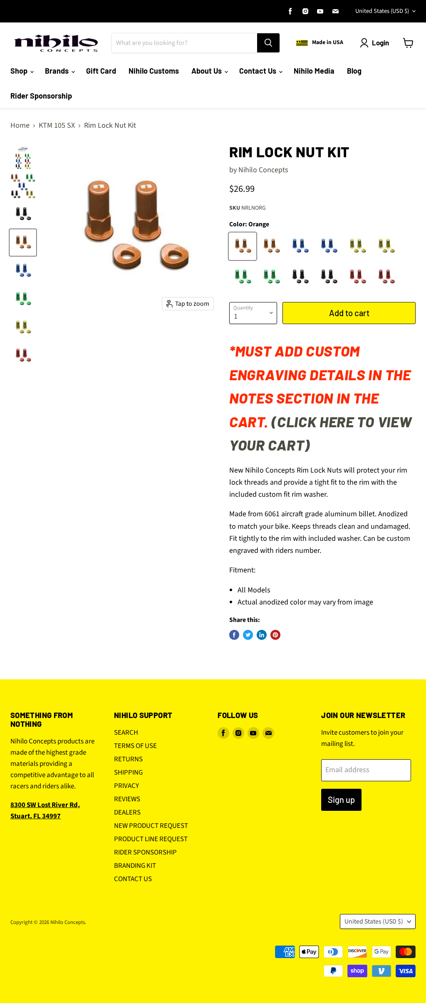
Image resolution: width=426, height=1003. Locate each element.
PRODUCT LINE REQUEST (151, 839)
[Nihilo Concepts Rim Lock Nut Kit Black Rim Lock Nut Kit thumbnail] (23, 214)
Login (380, 42)
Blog (354, 70)
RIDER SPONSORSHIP (145, 852)
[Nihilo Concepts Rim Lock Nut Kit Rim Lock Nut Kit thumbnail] (23, 157)
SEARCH (126, 733)
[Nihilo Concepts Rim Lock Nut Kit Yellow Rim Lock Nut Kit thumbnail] (23, 327)
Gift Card (101, 70)
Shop (19, 70)
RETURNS (128, 759)
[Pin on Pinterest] (275, 635)
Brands (57, 70)
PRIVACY (126, 786)
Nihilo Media (314, 70)
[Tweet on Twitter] (248, 635)
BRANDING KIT (135, 866)
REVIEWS (127, 799)
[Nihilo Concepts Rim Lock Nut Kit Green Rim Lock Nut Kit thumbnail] (23, 299)
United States (382, 11)
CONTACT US (133, 879)
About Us (207, 70)
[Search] (268, 42)
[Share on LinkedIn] (262, 635)
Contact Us (258, 70)
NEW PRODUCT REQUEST (151, 826)
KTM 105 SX (57, 125)
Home (20, 125)
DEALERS (127, 812)
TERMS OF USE (135, 746)
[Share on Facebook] (234, 635)
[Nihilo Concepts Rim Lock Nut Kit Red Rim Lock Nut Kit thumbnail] (23, 355)
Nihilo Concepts (263, 170)
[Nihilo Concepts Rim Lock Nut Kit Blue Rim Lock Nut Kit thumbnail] (23, 271)
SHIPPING (128, 773)
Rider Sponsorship (41, 95)
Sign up (341, 800)
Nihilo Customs (154, 70)
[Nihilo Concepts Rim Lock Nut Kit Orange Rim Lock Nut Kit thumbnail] (23, 242)
